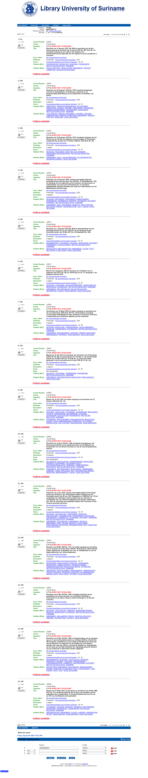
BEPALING (69, 707)
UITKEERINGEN (78, 516)
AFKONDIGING (51, 201)
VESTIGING (83, 414)
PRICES (71, 616)
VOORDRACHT (63, 201)
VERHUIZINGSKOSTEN (54, 567)
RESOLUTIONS (66, 68)
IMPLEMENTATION (70, 206)
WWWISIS (85, 764)
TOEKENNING (72, 514)
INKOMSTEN (50, 661)
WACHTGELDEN (52, 516)
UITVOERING (82, 201)
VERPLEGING (51, 108)
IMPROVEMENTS (62, 472)
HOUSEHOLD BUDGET (54, 159)
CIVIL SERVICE (51, 114)
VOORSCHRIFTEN (89, 285)
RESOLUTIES (64, 64)
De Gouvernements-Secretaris (56, 57)
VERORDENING (71, 110)
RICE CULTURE (63, 423)
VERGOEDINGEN (79, 661)
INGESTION (50, 472)
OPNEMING (50, 203)
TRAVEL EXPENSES (53, 572)
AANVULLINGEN (63, 462)
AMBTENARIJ (51, 106)
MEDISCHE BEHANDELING (66, 106)
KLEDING (60, 108)
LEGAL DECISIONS (71, 117)
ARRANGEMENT (52, 335)
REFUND (65, 523)
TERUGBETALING (65, 516)
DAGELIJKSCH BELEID (72, 567)
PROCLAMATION (87, 205)
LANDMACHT (67, 663)
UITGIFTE (49, 414)
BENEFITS (76, 205)
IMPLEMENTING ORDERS (84, 471)
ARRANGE (50, 618)
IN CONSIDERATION (84, 157)
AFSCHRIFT (91, 201)
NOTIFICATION (51, 249)
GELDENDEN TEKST (73, 463)
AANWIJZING (51, 708)
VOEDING (59, 661)
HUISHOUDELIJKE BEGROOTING (58, 153)
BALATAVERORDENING (73, 285)
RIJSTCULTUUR (63, 415)
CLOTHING (79, 114)
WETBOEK (50, 463)
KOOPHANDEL (60, 463)
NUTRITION (57, 669)
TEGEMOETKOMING (78, 565)
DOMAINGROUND (65, 421)
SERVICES (74, 333)
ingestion (86, 206)
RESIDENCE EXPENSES (70, 572)
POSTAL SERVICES (53, 68)
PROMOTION (77, 421)
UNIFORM (68, 108)
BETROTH (83, 521)
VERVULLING (89, 516)
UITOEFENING (51, 415)
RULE (59, 157)
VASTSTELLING (60, 514)
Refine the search (55, 31)
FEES (76, 669)
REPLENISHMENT (63, 333)
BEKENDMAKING (52, 243)
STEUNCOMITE (83, 64)
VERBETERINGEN (81, 465)
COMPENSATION (52, 115)
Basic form (126, 739)
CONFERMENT (73, 521)
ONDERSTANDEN (82, 199)
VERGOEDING (77, 108)
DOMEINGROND (60, 414)
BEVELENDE (88, 462)
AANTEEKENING (79, 663)
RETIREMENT (66, 205)
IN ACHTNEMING (80, 152)
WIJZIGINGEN (83, 110)
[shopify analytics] (4, 772)
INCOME (49, 669)
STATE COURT (61, 250)
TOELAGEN (68, 661)
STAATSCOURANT (64, 245)
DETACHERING (82, 106)
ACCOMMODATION (87, 572)
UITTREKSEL (86, 567)
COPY (79, 206)
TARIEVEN (71, 610)
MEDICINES (59, 117)
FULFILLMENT (83, 523)
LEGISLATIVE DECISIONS (65, 70)
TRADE (57, 471)
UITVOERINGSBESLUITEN (55, 465)
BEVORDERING (72, 414)
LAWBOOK (50, 471)
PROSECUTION (51, 423)
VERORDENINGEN (76, 462)
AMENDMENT (78, 68)
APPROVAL (63, 335)
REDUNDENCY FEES (53, 523)
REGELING (50, 329)
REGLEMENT (59, 152)
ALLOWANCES (67, 669)
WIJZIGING (73, 64)
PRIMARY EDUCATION (87, 333)
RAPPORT (72, 201)
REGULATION (76, 377)
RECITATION (50, 206)
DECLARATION (62, 521)
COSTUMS (87, 114)
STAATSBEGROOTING (54, 663)
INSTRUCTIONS (60, 618)
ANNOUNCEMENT (86, 667)
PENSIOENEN (70, 199)
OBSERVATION (91, 712)
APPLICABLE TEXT (67, 471)
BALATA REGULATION (79, 289)
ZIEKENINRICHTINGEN (84, 610)
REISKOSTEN (51, 565)
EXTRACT (73, 574)
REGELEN (50, 612)
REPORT (59, 206)
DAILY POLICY (64, 574)
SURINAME (70, 66)
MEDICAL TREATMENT (66, 114)
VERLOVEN (82, 514)
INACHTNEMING (88, 707)
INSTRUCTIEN (59, 612)
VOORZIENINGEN (71, 327)
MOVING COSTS (52, 574)
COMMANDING (87, 469)
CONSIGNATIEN (73, 708)
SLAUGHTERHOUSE (69, 157)
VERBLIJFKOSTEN (64, 565)
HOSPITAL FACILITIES (83, 616)
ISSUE (55, 421)
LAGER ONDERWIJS (86, 327)
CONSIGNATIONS (72, 714)
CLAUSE (85, 249)
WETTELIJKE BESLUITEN (55, 66)
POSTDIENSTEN (52, 64)
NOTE (56, 670)
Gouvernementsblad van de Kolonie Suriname (61, 62)
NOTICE (49, 714)
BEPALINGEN (83, 243)
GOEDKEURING (60, 329)
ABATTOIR (69, 152)
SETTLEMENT (87, 421)
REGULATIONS (76, 469)
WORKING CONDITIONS (68, 115)
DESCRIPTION (51, 291)
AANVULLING (60, 327)
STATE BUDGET (84, 669)
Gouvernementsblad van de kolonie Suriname (61, 104)
